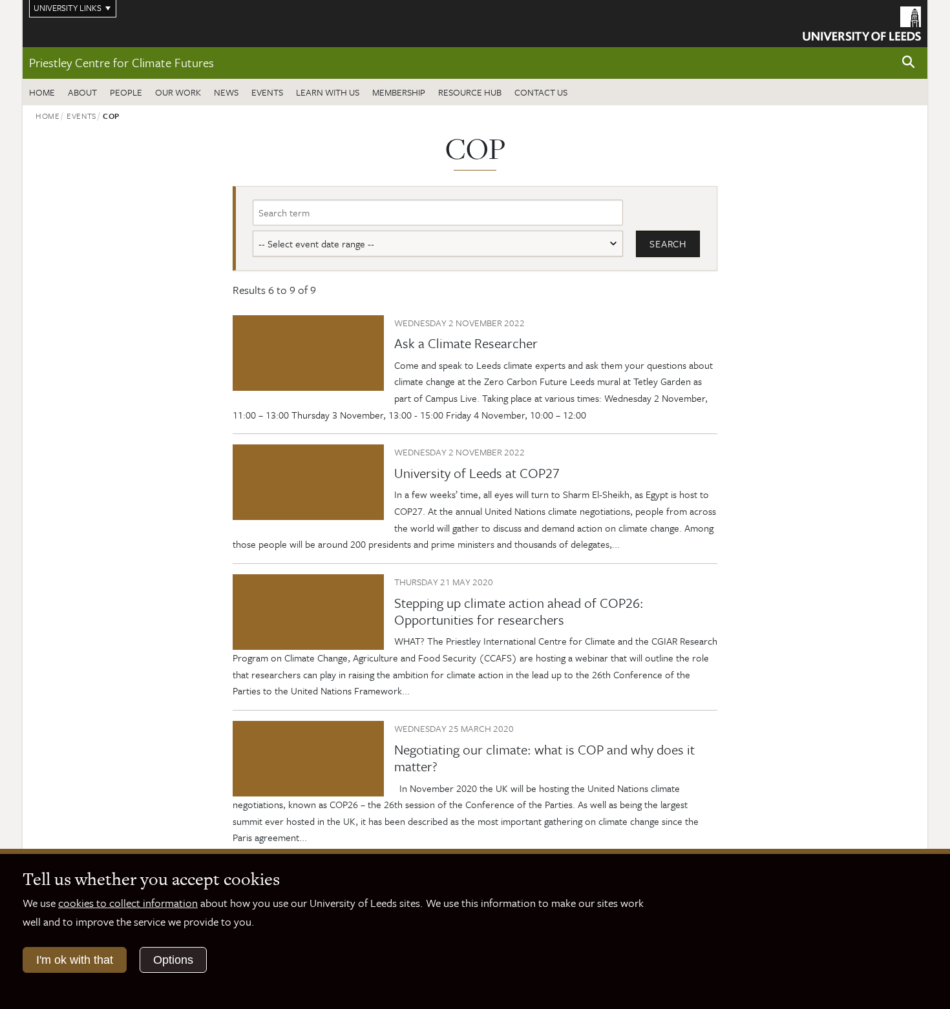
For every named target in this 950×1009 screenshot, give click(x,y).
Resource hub (469, 92)
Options (173, 959)
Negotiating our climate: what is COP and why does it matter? (544, 758)
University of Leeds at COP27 (477, 473)
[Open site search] (909, 62)
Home (42, 92)
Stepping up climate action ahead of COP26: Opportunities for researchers (519, 611)
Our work (178, 92)
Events (267, 92)
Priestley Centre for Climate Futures (121, 62)
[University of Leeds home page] (862, 22)
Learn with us (327, 92)
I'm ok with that (74, 959)
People (126, 92)
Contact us (540, 92)
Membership (398, 92)
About (82, 92)
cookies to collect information (128, 903)
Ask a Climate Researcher (466, 343)
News (226, 92)
